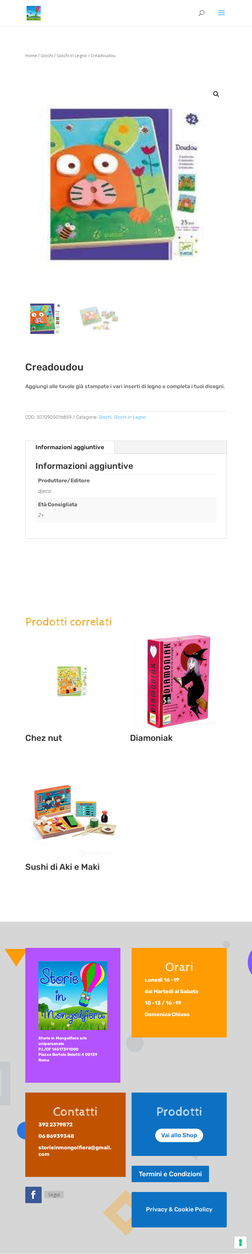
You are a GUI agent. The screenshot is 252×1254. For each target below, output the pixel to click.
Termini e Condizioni (170, 1174)
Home (31, 55)
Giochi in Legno (72, 55)
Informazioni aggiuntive (69, 447)
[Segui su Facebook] (33, 1195)
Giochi (47, 55)
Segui (54, 1194)
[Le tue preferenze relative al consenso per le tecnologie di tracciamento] (240, 1242)
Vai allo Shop (179, 1135)
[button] (216, 94)
